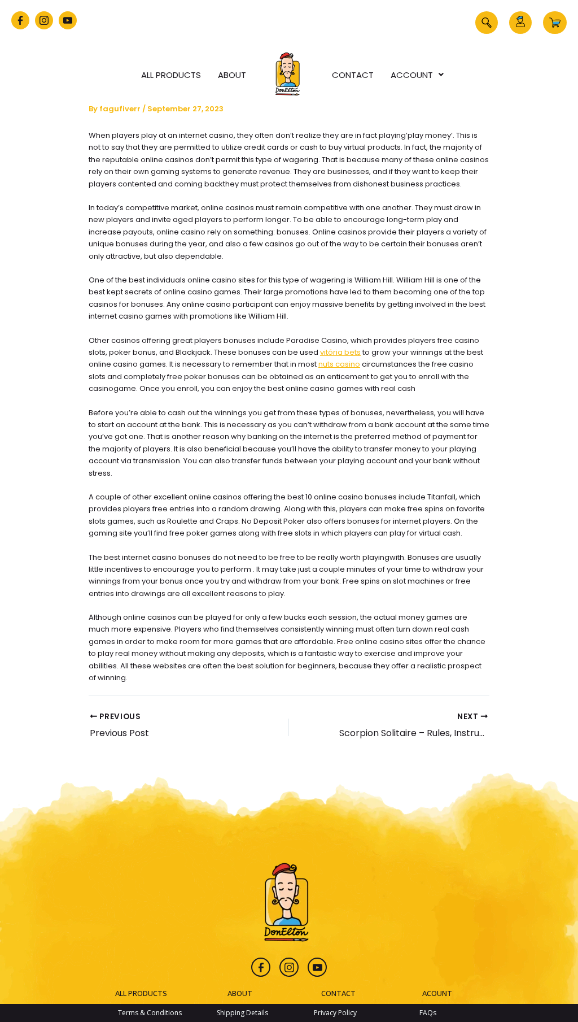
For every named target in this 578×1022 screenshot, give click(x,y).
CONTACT (338, 993)
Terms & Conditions (150, 1012)
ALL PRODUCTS (141, 993)
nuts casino (339, 364)
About (232, 75)
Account (412, 75)
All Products (171, 75)
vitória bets (340, 352)
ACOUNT (437, 993)
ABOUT (239, 993)
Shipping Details (242, 1012)
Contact (353, 75)
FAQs (427, 1012)
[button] (486, 22)
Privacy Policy (335, 1012)
